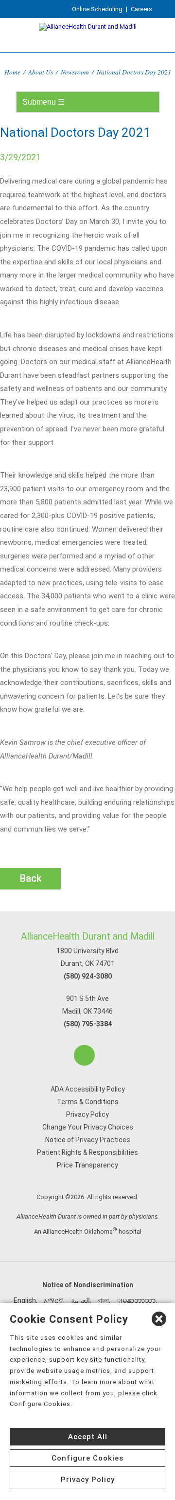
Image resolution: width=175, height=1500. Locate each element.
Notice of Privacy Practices (87, 1140)
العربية (80, 1300)
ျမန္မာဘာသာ (136, 1300)
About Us (40, 71)
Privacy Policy (87, 1114)
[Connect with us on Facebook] (84, 1055)
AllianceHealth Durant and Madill (88, 936)
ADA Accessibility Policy (88, 1089)
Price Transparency (87, 1165)
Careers (141, 9)
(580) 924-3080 (88, 976)
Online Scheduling (97, 9)
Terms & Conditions (88, 1102)
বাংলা (103, 1300)
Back (30, 878)
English (25, 1300)
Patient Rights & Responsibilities (87, 1152)
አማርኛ (53, 1300)
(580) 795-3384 (88, 1024)
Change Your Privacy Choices (87, 1127)
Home (12, 71)
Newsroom (75, 71)
